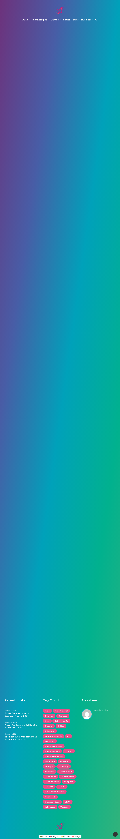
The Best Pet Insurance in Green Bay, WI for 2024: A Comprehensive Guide (21, 509)
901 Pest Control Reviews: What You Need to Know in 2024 (21, 574)
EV (68, 736)
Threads (49, 787)
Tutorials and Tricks (54, 792)
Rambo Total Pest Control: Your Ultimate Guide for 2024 (60, 318)
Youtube (64, 807)
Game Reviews (52, 751)
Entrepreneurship (53, 736)
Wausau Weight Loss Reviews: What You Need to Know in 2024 (98, 508)
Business (86, 19)
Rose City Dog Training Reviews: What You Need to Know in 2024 (98, 574)
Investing (64, 761)
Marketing (64, 766)
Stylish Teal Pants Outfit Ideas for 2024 (21, 638)
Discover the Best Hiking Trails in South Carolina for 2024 (22, 183)
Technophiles (67, 776)
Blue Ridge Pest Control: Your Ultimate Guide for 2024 (60, 640)
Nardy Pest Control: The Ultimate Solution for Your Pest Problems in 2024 (22, 444)
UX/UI (67, 802)
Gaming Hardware (54, 756)
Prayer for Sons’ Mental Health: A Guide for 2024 (60, 58)
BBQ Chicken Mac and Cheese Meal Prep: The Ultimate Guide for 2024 (60, 508)
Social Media (70, 19)
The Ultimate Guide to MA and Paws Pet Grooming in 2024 (98, 638)
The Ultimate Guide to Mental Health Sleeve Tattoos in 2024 (22, 318)
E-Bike (61, 726)
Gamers (55, 19)
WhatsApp (50, 807)
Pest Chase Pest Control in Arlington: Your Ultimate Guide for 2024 (60, 254)
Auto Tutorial (61, 711)
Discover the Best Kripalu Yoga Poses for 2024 (98, 441)
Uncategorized (52, 802)
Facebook (49, 741)
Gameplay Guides (53, 746)
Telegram (68, 782)
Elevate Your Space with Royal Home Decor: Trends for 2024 (98, 252)
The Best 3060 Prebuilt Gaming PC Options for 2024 (22, 58)
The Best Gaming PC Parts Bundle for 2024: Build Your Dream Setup (60, 121)
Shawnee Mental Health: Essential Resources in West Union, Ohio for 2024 (21, 254)
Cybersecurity (61, 721)
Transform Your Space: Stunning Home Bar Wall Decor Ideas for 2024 (98, 185)
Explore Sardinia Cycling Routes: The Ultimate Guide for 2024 (60, 442)
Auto (25, 19)
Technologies (39, 19)
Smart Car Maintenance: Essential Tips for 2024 (98, 59)
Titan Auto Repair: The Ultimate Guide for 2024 (22, 120)
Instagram (50, 761)
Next (69, 690)
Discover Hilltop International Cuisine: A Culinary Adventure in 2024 (98, 318)
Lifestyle (98, 43)
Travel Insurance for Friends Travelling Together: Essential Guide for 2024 (60, 377)
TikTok (62, 787)
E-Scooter (50, 731)
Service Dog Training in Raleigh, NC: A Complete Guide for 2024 (98, 121)
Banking (49, 716)
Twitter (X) (50, 797)
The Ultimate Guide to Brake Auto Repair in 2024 (60, 572)
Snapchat (49, 771)
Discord (49, 726)
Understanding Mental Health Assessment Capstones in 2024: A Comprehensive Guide (60, 187)
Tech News (50, 776)
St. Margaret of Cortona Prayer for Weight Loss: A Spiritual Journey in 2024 (22, 378)
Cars (47, 721)
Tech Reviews (52, 782)
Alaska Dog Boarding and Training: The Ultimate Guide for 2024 (98, 378)
